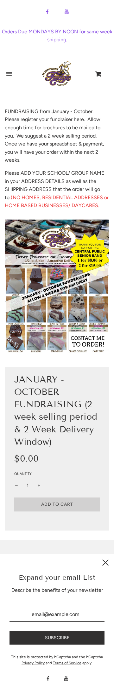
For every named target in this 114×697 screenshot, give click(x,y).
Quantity (23, 474)
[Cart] (103, 74)
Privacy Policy (33, 663)
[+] (39, 485)
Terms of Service (67, 663)
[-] (16, 485)
